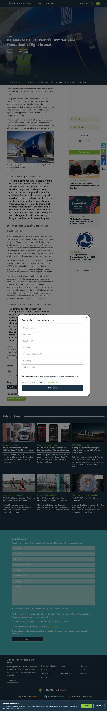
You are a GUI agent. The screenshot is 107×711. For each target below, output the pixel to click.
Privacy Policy (53, 382)
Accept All (87, 706)
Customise (99, 706)
